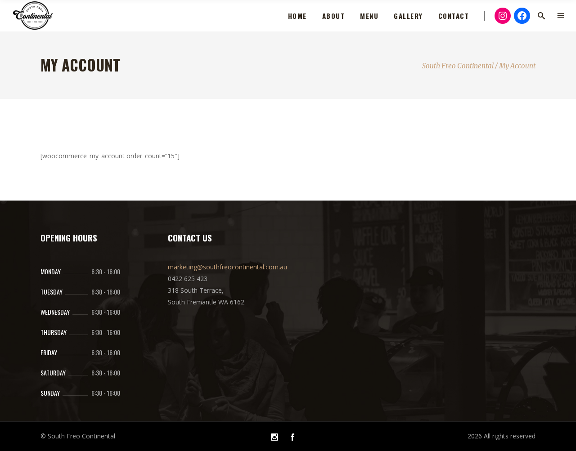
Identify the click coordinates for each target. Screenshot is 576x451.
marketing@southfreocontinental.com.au (227, 267)
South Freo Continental (458, 66)
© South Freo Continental (77, 436)
